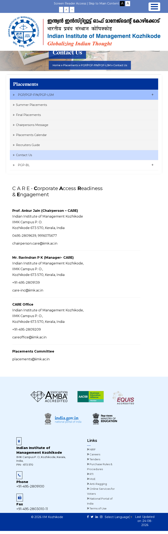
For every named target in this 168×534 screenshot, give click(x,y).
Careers (94, 454)
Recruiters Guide (28, 145)
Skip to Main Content (104, 3)
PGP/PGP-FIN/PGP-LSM (86, 94)
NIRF (92, 449)
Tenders (94, 459)
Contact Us (24, 155)
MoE (92, 479)
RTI (91, 474)
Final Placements (28, 115)
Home (56, 65)
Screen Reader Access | (71, 3)
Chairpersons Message (32, 125)
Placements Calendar (31, 135)
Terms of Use (98, 508)
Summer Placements (31, 105)
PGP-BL (86, 164)
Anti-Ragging (98, 483)
